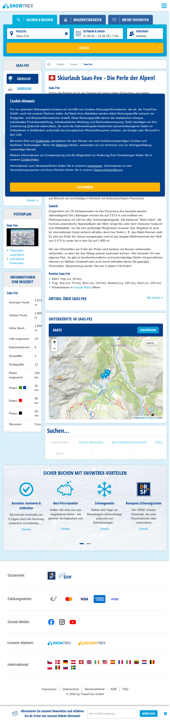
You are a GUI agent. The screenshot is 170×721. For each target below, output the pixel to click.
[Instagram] (62, 622)
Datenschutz (71, 689)
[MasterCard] (69, 599)
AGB (113, 689)
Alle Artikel (153, 297)
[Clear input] (66, 33)
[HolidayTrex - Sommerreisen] (92, 643)
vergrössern (148, 330)
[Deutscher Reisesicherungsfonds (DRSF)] (51, 576)
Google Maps (82, 287)
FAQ (125, 689)
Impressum (94, 165)
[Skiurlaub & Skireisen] (18, 6)
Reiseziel (21, 31)
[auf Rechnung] (53, 599)
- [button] (54, 348)
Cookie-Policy (30, 159)
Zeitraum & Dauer (94, 31)
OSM (150, 417)
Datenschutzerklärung (108, 170)
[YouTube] (72, 622)
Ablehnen (62, 145)
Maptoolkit (140, 417)
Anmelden (148, 713)
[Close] (165, 713)
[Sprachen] (49, 662)
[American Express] (100, 599)
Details (31, 200)
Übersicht (24, 79)
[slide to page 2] (88, 544)
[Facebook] (51, 622)
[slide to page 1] (82, 544)
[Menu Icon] (164, 5)
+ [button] (54, 342)
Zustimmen (42, 140)
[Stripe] (115, 599)
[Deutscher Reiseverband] (65, 575)
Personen (142, 31)
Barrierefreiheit (94, 689)
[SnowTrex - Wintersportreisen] (59, 643)
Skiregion (24, 88)
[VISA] (84, 599)
